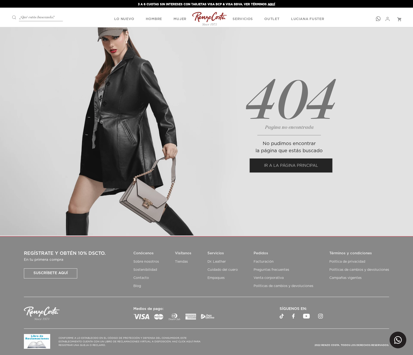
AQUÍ (271, 4)
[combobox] (35, 16)
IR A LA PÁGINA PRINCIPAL (291, 165)
